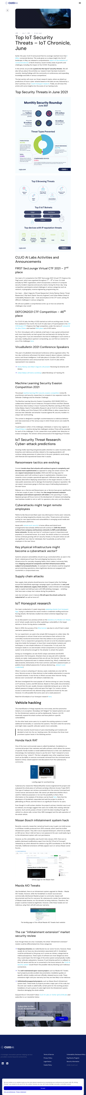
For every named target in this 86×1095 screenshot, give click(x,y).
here (32, 341)
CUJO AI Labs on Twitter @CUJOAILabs (53, 995)
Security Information (73, 1061)
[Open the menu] (80, 3)
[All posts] (7, 10)
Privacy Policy (48, 1058)
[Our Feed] (7, 1063)
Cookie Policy (48, 1065)
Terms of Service (49, 1054)
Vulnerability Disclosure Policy (76, 1054)
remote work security (30, 525)
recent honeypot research (40, 84)
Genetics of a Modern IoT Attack (59, 620)
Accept (43, 1088)
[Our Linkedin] (3, 1063)
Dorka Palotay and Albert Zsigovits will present (34, 367)
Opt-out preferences (9, 1092)
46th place (39, 328)
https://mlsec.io (20, 429)
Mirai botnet (42, 628)
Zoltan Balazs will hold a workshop (29, 373)
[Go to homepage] (11, 3)
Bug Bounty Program (73, 1058)
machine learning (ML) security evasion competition (41, 393)
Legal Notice (47, 1061)
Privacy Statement (21, 1092)
